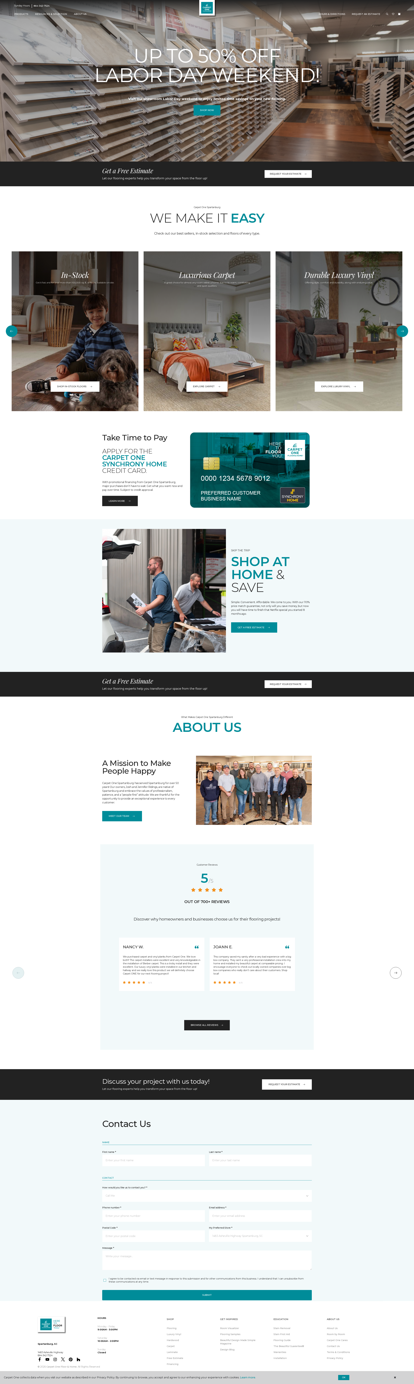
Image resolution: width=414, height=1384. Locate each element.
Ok (343, 1377)
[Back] (11, 331)
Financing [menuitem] (172, 1364)
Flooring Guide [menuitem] (282, 1340)
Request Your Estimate (285, 173)
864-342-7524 (41, 5)
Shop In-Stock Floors (72, 386)
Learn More (117, 501)
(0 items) (399, 14)
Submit (207, 1295)
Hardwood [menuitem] (173, 1340)
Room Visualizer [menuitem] (229, 1328)
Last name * (215, 1152)
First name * (109, 1152)
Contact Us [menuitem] (333, 1346)
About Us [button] (80, 14)
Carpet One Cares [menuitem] (337, 1340)
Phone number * (111, 1207)
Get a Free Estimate (251, 627)
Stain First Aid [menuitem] (281, 1334)
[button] (387, 14)
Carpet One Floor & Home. (61, 1366)
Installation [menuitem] (280, 1358)
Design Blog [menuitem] (227, 1349)
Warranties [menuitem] (279, 1352)
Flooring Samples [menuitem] (230, 1334)
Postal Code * (109, 1228)
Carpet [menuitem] (171, 1346)
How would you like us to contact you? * (124, 1187)
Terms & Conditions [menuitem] (338, 1352)
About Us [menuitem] (332, 1328)
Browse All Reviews (204, 1025)
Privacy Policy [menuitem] (335, 1358)
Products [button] (21, 14)
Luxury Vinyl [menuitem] (174, 1334)
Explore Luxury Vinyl (335, 386)
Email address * (217, 1207)
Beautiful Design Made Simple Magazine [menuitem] (238, 1342)
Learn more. (248, 1377)
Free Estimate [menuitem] (175, 1358)
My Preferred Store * (220, 1228)
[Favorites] (393, 14)
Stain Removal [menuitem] (281, 1328)
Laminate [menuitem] (172, 1352)
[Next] (402, 331)
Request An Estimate (366, 14)
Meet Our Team (119, 816)
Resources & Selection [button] (51, 14)
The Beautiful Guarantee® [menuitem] (288, 1346)
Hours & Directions (332, 14)
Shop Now (207, 110)
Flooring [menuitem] (171, 1328)
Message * (108, 1248)
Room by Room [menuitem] (336, 1334)
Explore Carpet (204, 386)
